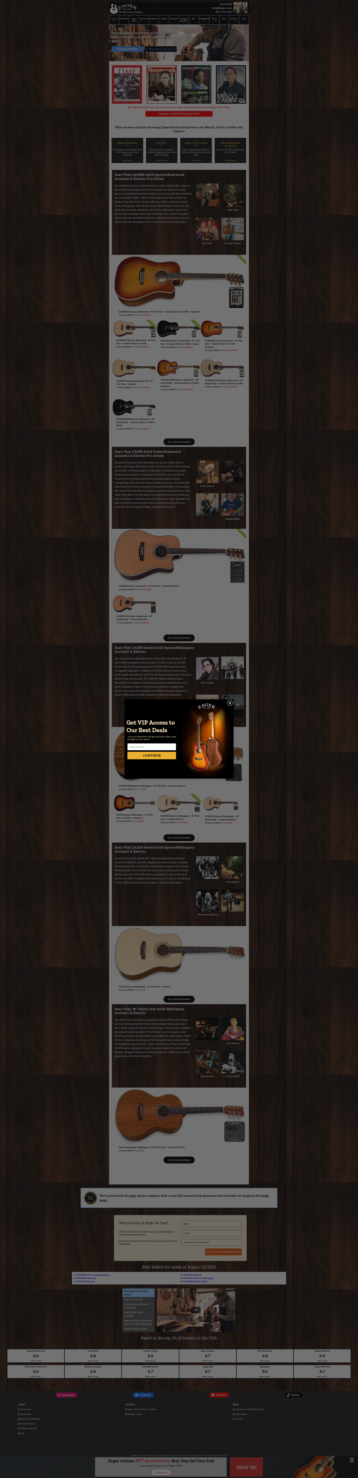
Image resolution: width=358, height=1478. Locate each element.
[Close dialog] (230, 703)
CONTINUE (152, 755)
